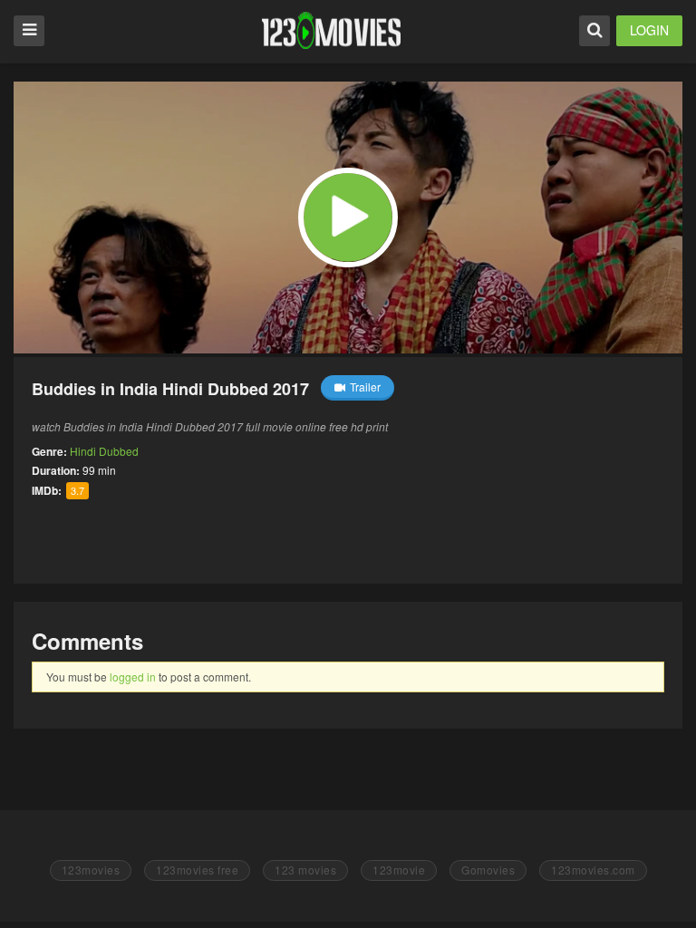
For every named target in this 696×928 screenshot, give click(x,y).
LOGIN (649, 30)
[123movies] (331, 30)
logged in (133, 676)
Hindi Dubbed (104, 451)
